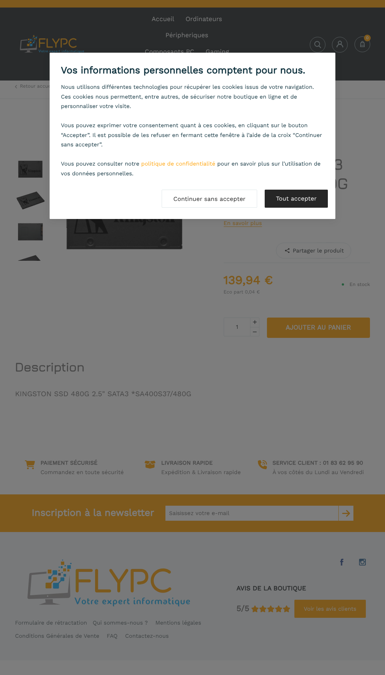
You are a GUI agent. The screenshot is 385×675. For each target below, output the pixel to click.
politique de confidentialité (178, 163)
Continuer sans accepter (209, 198)
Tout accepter (296, 198)
